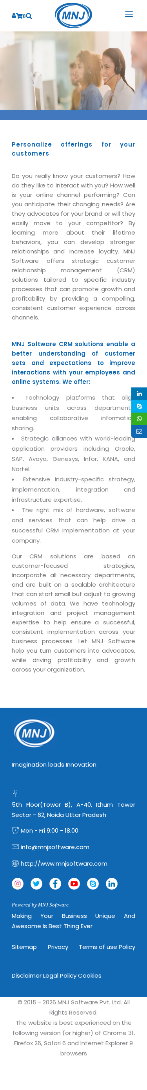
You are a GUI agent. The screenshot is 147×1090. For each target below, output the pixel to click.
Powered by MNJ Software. (41, 905)
